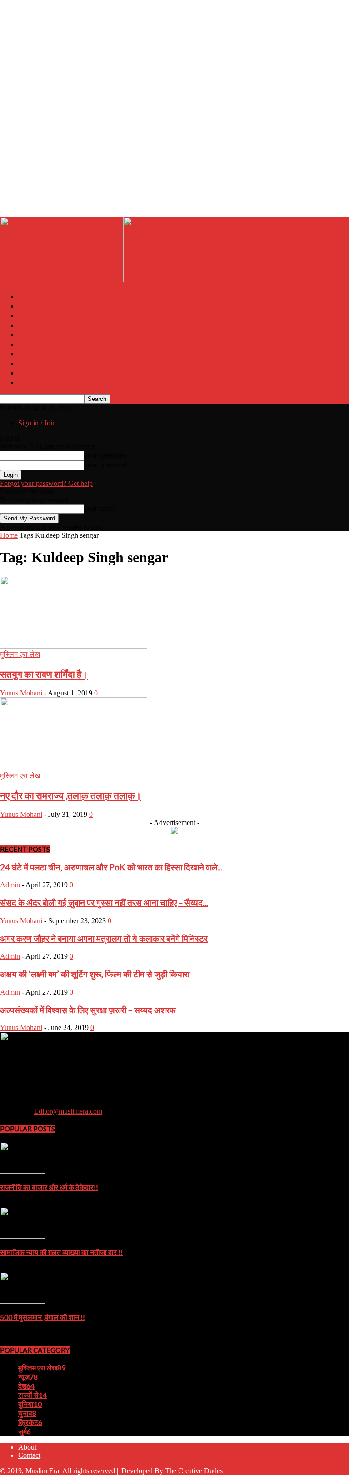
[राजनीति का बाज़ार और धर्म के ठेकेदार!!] (22, 1171)
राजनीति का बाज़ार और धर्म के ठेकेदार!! (49, 1187)
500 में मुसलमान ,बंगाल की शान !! (42, 1317)
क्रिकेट (29, 353)
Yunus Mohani (21, 693)
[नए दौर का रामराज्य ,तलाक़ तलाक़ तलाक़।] (73, 767)
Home (28, 296)
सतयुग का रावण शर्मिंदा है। (44, 674)
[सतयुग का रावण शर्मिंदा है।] (73, 646)
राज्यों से (28, 334)
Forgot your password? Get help (46, 483)
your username (105, 455)
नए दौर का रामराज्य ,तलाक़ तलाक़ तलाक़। (70, 795)
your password (105, 465)
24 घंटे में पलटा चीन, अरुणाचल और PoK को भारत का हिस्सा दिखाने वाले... (111, 867)
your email (99, 508)
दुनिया (26, 305)
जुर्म (23, 372)
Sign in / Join (37, 423)
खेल (23, 363)
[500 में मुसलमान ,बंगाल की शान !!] (22, 1301)
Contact (29, 1455)
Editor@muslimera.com (68, 1111)
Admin (10, 885)
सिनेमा (26, 382)
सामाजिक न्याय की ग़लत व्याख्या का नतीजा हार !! (61, 1252)
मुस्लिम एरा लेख (20, 654)
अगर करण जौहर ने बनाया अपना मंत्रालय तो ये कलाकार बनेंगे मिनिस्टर (104, 939)
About (27, 1447)
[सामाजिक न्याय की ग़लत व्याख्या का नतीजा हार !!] (22, 1236)
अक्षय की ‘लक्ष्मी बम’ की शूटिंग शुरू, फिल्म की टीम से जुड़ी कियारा (94, 974)
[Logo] (61, 280)
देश (22, 315)
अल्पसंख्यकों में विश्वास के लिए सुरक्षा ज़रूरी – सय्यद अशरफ (88, 1010)
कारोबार (29, 344)
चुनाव (25, 325)
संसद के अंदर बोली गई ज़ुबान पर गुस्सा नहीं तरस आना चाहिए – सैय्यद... (104, 903)
